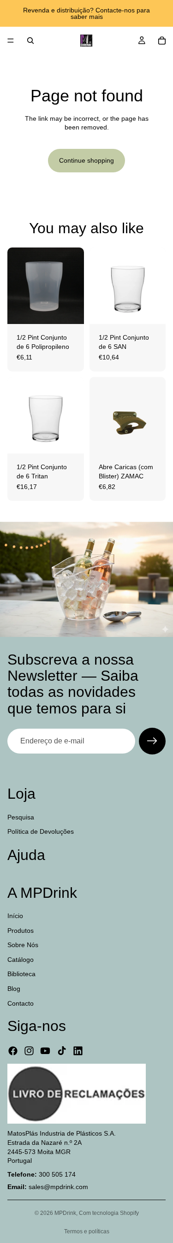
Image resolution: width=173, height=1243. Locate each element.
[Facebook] (12, 1050)
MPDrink (65, 1213)
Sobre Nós (22, 944)
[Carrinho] (162, 40)
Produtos (20, 930)
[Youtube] (45, 1050)
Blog (13, 988)
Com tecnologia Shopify (109, 1213)
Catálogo (20, 959)
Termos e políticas (86, 1231)
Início (15, 915)
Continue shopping (86, 160)
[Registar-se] (152, 741)
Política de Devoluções (40, 831)
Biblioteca (21, 974)
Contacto (20, 1003)
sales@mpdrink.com (58, 1186)
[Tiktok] (61, 1050)
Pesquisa (20, 816)
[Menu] (10, 40)
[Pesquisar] (30, 40)
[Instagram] (29, 1050)
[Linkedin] (78, 1050)
